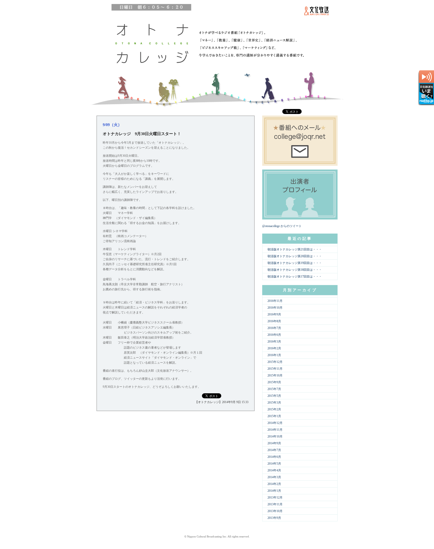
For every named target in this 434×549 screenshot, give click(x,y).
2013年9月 (274, 518)
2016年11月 (275, 301)
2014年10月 (275, 436)
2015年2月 (274, 409)
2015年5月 (274, 396)
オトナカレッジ (150, 42)
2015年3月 (274, 402)
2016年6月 (274, 335)
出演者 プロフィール (300, 195)
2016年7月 (274, 328)
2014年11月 (275, 429)
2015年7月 (274, 389)
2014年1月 (274, 490)
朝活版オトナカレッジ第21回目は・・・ (294, 249)
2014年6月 (274, 457)
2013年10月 (275, 511)
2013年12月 (275, 497)
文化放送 (315, 12)
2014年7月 (274, 450)
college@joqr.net (300, 141)
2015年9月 (274, 382)
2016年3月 (274, 341)
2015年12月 (275, 362)
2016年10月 (275, 307)
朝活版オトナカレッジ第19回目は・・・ (294, 263)
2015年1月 (274, 416)
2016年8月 (274, 321)
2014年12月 (275, 423)
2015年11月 (275, 368)
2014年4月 (274, 470)
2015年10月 (275, 375)
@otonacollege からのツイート (282, 226)
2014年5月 (274, 463)
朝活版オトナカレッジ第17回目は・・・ (294, 276)
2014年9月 (274, 443)
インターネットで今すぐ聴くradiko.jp (426, 87)
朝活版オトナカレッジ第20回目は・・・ (294, 256)
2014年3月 (274, 477)
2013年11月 (275, 504)
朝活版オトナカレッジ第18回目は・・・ (294, 269)
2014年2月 (274, 484)
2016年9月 (274, 314)
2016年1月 (274, 355)
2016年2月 (274, 348)
